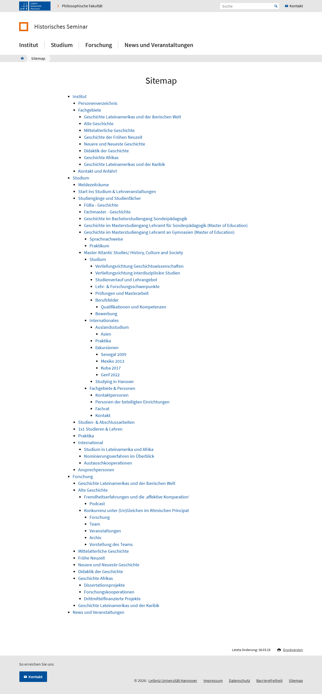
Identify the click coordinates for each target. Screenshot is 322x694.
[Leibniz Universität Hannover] (35, 6)
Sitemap (296, 680)
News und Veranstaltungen (159, 45)
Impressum (213, 680)
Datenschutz (239, 680)
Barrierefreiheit (269, 680)
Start (276, 6)
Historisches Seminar (61, 27)
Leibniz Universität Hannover (172, 680)
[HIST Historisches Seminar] (20, 58)
